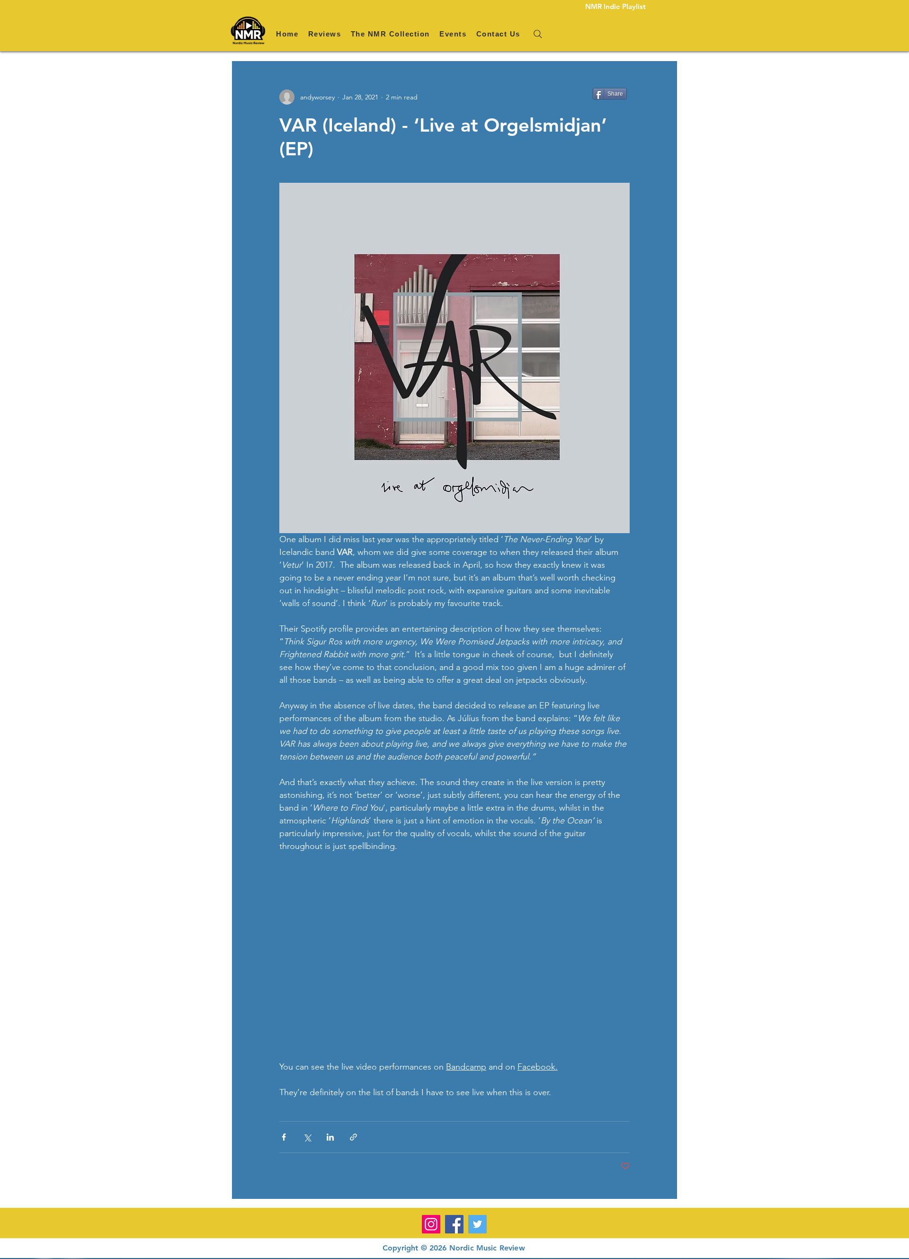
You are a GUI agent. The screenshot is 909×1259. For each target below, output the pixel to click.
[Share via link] (353, 1137)
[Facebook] (454, 1224)
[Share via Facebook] (283, 1137)
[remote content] (454, 957)
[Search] (538, 34)
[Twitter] (477, 1224)
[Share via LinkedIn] (330, 1137)
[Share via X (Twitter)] (307, 1137)
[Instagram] (431, 1224)
